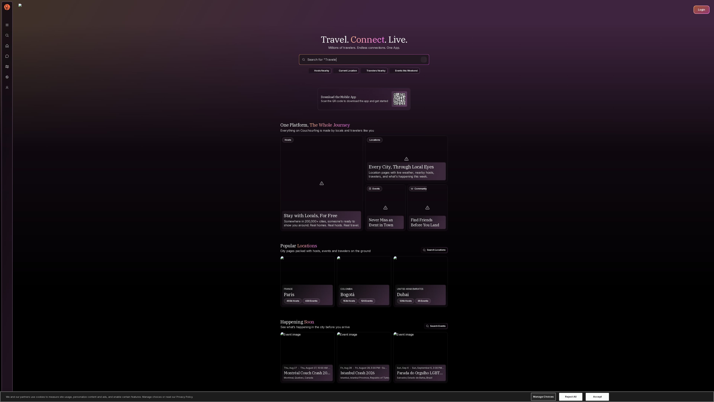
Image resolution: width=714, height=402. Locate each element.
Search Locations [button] (436, 249)
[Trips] (7, 77)
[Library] (7, 25)
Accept (597, 396)
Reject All (571, 396)
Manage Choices (543, 396)
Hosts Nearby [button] (321, 70)
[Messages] (7, 56)
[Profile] (7, 87)
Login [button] (701, 9)
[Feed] (7, 46)
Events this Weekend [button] (406, 70)
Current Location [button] (348, 70)
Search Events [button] (438, 326)
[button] (7, 67)
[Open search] (364, 59)
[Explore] (7, 35)
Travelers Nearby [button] (375, 70)
